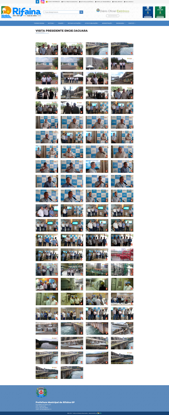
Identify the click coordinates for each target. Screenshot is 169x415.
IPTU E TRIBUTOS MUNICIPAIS (70, 1)
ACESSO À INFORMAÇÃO (54, 1)
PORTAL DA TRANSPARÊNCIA (103, 1)
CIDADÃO (60, 23)
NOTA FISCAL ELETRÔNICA (86, 1)
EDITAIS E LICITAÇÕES (74, 23)
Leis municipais (112, 16)
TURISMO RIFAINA (39, 23)
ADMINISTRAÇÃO (107, 23)
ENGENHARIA (120, 23)
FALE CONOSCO (129, 1)
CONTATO (131, 23)
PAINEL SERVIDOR (118, 1)
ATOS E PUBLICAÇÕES (91, 23)
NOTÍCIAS (51, 23)
